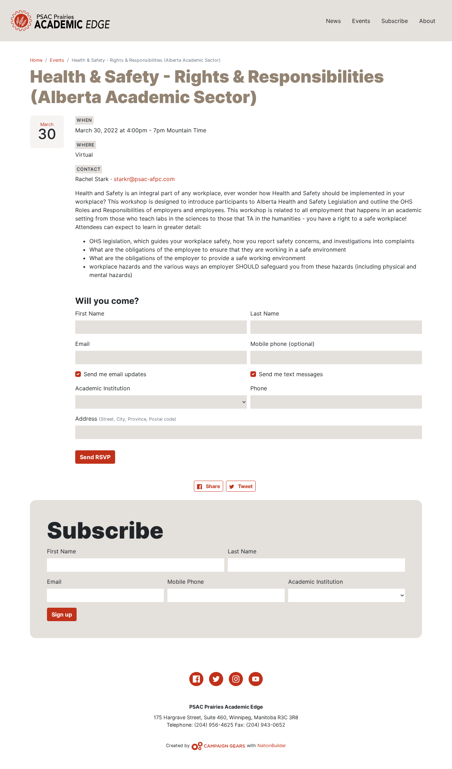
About (427, 20)
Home (36, 60)
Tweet (244, 486)
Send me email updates (115, 374)
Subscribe (394, 20)
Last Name (264, 313)
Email (82, 343)
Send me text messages (291, 374)
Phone (258, 388)
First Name (89, 313)
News (333, 20)
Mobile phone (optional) (282, 343)
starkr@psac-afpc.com (144, 178)
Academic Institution (102, 388)
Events (361, 20)
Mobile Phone (185, 581)
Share (214, 486)
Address (125, 418)
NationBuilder (271, 745)
